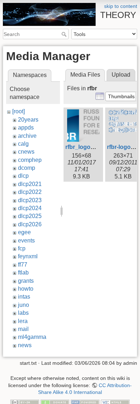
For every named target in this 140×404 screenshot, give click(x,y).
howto (25, 289)
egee (24, 232)
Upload (121, 75)
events (26, 240)
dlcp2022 (30, 192)
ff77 (22, 265)
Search (64, 34)
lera (23, 321)
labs (23, 313)
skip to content (120, 6)
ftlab (23, 272)
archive (27, 136)
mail (23, 329)
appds (26, 127)
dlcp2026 (30, 224)
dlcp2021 (30, 184)
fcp (21, 248)
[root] (18, 111)
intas (24, 297)
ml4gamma (32, 337)
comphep (30, 160)
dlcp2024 (30, 208)
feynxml (28, 256)
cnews (26, 152)
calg (23, 144)
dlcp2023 (30, 200)
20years (28, 120)
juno (23, 305)
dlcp (23, 176)
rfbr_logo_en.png (89, 147)
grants (26, 281)
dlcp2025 (30, 216)
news (25, 345)
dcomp (26, 168)
